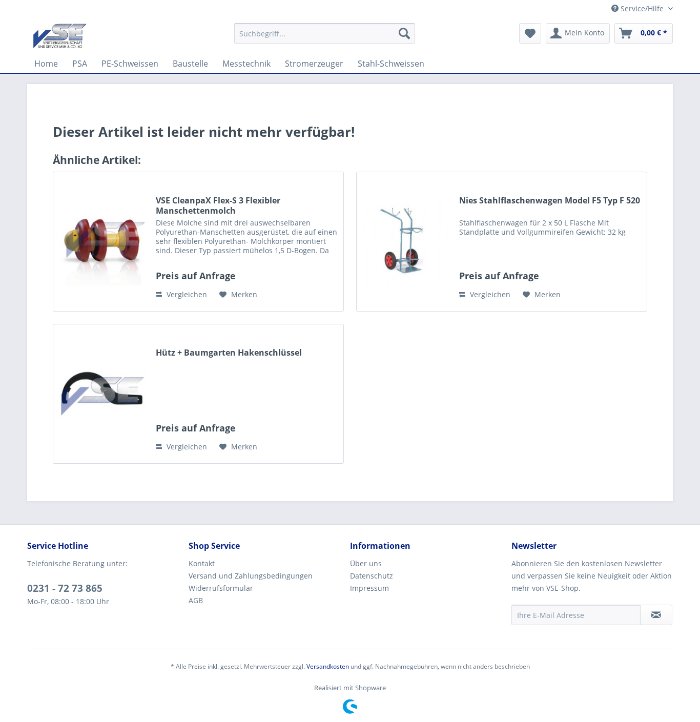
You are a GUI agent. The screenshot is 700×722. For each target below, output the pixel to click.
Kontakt (202, 563)
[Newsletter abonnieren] (656, 615)
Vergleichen (185, 294)
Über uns (366, 563)
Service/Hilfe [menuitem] (642, 8)
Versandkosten (327, 666)
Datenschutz (371, 576)
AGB (196, 600)
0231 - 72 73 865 (64, 588)
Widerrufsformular (221, 588)
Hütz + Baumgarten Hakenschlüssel (229, 352)
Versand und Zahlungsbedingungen (251, 576)
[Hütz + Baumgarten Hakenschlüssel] (102, 394)
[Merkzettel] (530, 33)
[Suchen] (404, 33)
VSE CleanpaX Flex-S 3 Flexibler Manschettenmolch (218, 205)
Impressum (369, 588)
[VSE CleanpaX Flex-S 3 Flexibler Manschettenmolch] (102, 241)
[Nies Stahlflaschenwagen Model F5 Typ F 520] (405, 241)
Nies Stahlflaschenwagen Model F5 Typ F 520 (549, 200)
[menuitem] (324, 33)
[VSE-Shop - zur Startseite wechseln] (59, 36)
